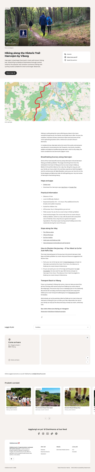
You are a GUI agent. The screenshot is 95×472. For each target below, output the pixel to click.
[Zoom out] (88, 362)
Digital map (46, 184)
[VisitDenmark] (15, 443)
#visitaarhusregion (60, 311)
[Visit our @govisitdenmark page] (52, 433)
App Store (64, 187)
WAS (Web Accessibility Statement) (80, 467)
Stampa (43, 449)
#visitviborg (51, 311)
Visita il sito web (71, 57)
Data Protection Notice (64, 467)
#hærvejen (44, 311)
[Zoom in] (88, 358)
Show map (10, 73)
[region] (65, 350)
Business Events (45, 451)
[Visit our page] (43, 433)
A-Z (73, 449)
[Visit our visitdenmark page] (47, 433)
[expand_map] (87, 337)
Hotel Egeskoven (69, 262)
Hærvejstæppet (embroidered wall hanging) (56, 243)
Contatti (74, 451)
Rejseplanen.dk (73, 292)
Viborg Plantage (48, 235)
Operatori (43, 453)
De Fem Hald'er (48, 237)
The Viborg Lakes (48, 232)
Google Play (72, 187)
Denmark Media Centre (63, 449)
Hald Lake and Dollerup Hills (51, 240)
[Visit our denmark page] (38, 433)
